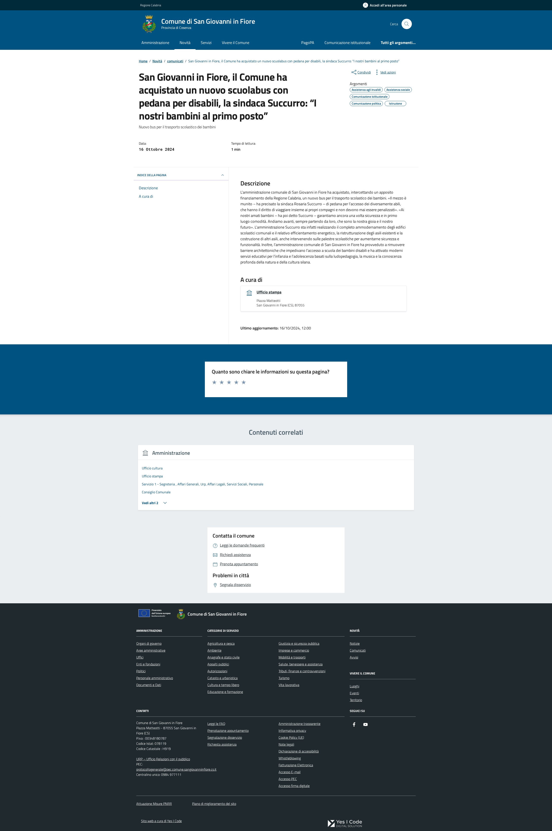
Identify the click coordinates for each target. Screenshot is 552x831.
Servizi (206, 42)
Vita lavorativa (289, 684)
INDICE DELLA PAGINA (151, 175)
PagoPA (307, 42)
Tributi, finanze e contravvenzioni (302, 671)
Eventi (354, 693)
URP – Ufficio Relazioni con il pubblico (163, 759)
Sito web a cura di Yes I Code (161, 820)
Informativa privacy (292, 730)
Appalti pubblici (218, 664)
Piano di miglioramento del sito (214, 803)
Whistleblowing (290, 758)
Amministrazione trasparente (299, 723)
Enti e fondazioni (148, 664)
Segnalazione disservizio (224, 737)
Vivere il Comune (235, 42)
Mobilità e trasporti (292, 657)
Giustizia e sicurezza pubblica (299, 643)
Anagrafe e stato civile (223, 657)
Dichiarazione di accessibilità (299, 751)
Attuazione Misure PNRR (154, 803)
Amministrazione (155, 42)
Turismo (284, 677)
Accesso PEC (288, 778)
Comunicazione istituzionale (347, 42)
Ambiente (214, 650)
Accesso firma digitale (294, 785)
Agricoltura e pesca (221, 643)
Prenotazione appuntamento (228, 730)
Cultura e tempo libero (223, 684)
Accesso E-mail (290, 772)
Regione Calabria (150, 5)
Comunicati (358, 650)
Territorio (356, 699)
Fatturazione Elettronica (296, 765)
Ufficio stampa (269, 292)
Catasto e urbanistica (222, 677)
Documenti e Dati (148, 684)
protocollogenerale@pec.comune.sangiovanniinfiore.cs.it (176, 769)
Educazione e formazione (225, 691)
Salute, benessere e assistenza (301, 664)
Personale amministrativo (154, 677)
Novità (185, 42)
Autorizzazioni (217, 671)
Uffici (139, 657)
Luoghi (354, 686)
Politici (141, 671)
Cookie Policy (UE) (291, 737)
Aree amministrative (150, 650)
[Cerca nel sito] (406, 24)
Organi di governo (149, 643)
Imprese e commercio (294, 650)
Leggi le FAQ (216, 723)
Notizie (355, 643)
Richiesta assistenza (222, 744)
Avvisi (354, 657)
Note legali (286, 744)
